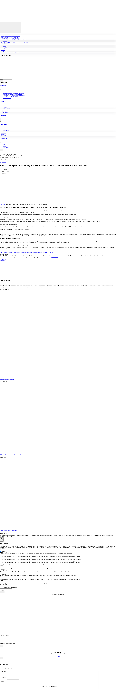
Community (5, 112)
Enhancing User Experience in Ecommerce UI (10, 454)
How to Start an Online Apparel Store (8, 530)
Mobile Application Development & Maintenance (13, 93)
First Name (4, 674)
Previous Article (4, 259)
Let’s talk (58, 656)
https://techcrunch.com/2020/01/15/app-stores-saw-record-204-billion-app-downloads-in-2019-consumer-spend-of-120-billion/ (26, 252)
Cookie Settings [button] (3, 536)
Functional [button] (2, 565)
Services (3, 86)
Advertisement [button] (3, 576)
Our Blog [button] (5, 46)
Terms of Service (14, 640)
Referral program (16, 42)
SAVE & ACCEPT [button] (4, 584)
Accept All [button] (9, 536)
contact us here (54, 257)
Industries (5, 131)
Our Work (3, 124)
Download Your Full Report (49, 686)
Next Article (2, 260)
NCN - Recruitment (22, 39)
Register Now (3, 162)
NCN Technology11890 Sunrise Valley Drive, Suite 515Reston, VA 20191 (8, 633)
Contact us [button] (5, 51)
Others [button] (1, 580)
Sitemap (21, 640)
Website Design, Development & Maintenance (12, 94)
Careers (8, 52)
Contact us (3, 138)
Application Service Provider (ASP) (10, 96)
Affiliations (26, 42)
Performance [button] (2, 569)
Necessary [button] (2, 549)
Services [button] (5, 34)
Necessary (4, 551)
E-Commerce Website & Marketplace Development (14, 95)
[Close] (1, 150)
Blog (4, 204)
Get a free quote (16, 52)
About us (3, 101)
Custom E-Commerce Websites (7, 379)
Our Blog (3, 115)
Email (2, 681)
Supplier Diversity (6, 108)
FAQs (4, 144)
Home (1, 204)
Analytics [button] (2, 573)
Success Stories (6, 130)
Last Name (4, 677)
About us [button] (5, 41)
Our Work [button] (5, 47)
